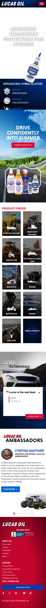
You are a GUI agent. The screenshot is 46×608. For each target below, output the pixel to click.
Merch (4, 551)
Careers (5, 542)
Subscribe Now (23, 582)
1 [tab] (14, 508)
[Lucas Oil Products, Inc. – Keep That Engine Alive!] (13, 4)
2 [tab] (32, 508)
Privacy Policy (7, 561)
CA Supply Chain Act (10, 573)
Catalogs (5, 548)
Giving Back (6, 545)
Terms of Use (7, 567)
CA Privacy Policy (8, 570)
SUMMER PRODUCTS (23, 140)
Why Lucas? (6, 539)
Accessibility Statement (11, 564)
